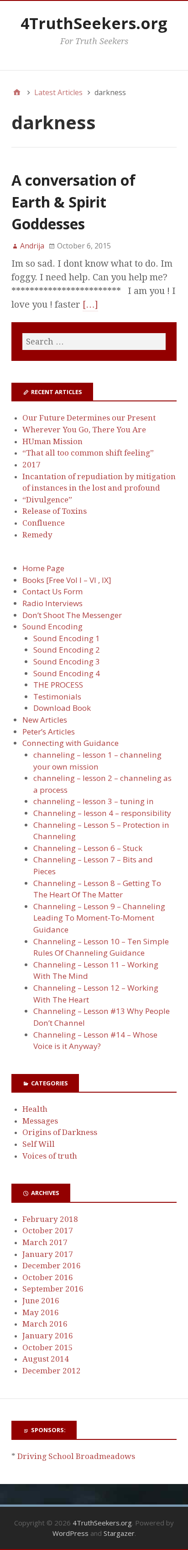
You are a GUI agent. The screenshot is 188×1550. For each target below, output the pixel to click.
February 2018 (50, 1219)
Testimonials (57, 696)
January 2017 (47, 1254)
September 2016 (53, 1288)
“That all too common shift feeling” (88, 452)
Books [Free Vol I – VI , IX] (66, 580)
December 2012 (51, 1370)
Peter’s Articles (48, 731)
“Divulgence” (47, 499)
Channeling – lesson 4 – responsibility (102, 813)
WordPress (70, 1533)
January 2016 (47, 1335)
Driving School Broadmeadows (76, 1456)
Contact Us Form (52, 591)
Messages (40, 1120)
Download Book (62, 708)
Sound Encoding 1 (66, 638)
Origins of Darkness (59, 1132)
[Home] (16, 92)
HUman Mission (52, 441)
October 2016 (47, 1277)
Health (34, 1109)
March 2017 (45, 1242)
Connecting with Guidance (70, 743)
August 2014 (45, 1358)
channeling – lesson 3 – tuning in (93, 801)
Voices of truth (49, 1155)
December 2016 (51, 1265)
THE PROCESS (58, 684)
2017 (31, 464)
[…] (90, 304)
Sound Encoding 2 (66, 649)
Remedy (37, 534)
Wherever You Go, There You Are (84, 429)
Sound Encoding (52, 626)
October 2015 (47, 1347)
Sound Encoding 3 (66, 661)
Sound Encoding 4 (66, 673)
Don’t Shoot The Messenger (72, 615)
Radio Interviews (52, 603)
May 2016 (40, 1312)
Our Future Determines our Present (89, 417)
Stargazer (119, 1533)
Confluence (43, 522)
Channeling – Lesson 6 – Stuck (87, 848)
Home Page (43, 568)
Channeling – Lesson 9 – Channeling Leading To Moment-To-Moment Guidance (99, 918)
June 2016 (40, 1300)
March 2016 (45, 1323)
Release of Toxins (54, 511)
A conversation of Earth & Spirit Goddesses (73, 201)
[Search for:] (94, 341)
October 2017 (47, 1230)
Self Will (38, 1144)
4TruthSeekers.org (94, 23)
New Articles (44, 719)
